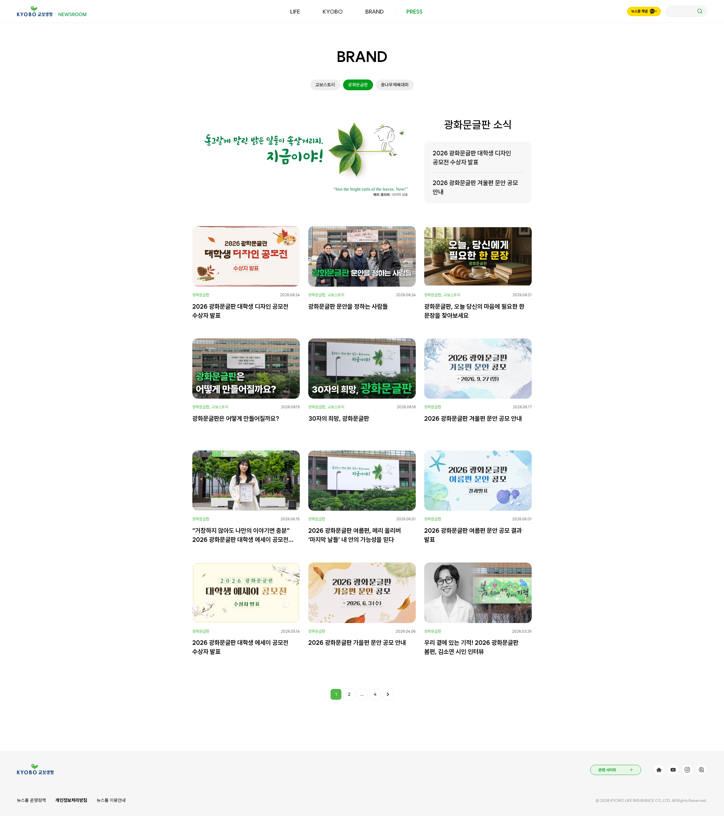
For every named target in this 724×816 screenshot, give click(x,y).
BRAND (374, 11)
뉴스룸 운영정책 (31, 800)
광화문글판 (358, 84)
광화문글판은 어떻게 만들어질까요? (235, 418)
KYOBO (333, 11)
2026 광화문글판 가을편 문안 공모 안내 (357, 642)
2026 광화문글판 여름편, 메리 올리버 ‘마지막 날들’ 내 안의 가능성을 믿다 (354, 535)
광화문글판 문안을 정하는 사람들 (348, 306)
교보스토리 (325, 84)
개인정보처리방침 (71, 800)
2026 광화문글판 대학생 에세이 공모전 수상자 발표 (240, 647)
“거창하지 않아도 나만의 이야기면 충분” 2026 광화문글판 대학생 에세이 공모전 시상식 (241, 535)
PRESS (414, 11)
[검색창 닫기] (686, 11)
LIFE (295, 11)
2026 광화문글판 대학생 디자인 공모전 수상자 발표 (472, 157)
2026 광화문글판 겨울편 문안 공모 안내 (475, 187)
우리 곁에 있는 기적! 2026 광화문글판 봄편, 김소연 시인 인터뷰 (471, 647)
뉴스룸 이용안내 (111, 800)
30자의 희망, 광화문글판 (338, 418)
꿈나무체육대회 (395, 84)
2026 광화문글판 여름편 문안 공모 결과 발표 (473, 535)
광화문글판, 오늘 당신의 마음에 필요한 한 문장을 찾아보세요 (474, 311)
